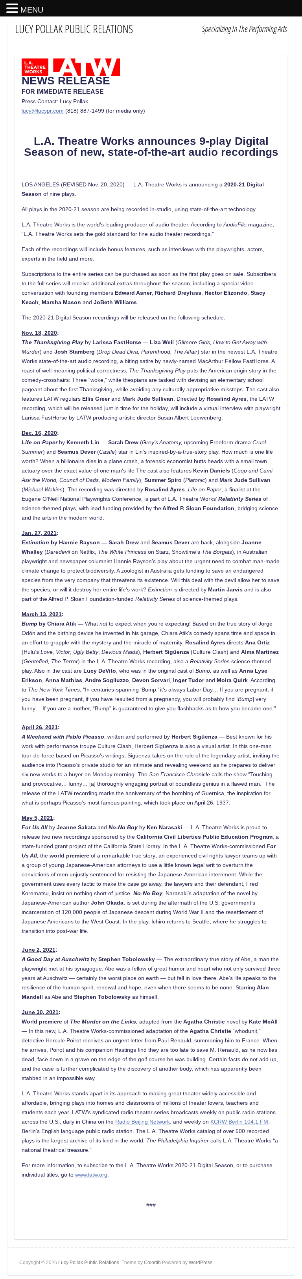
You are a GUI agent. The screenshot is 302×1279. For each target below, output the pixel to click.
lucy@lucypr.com (43, 111)
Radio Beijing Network (142, 1121)
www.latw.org (91, 1174)
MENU (31, 9)
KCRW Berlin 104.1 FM (239, 1121)
